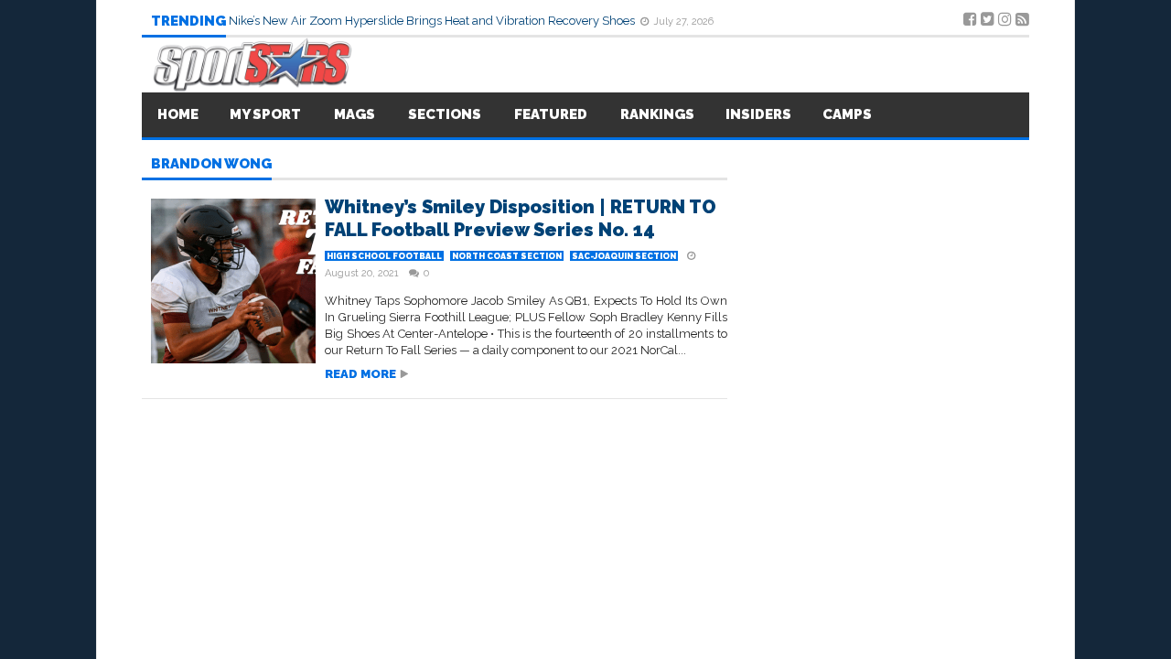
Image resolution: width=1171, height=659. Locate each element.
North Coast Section (507, 256)
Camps (847, 114)
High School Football (384, 256)
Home (178, 114)
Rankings (657, 114)
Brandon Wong (211, 164)
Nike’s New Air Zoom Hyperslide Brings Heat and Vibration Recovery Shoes (433, 20)
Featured (550, 114)
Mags (354, 114)
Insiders (758, 114)
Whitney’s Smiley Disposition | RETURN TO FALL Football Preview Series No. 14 (520, 218)
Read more (360, 374)
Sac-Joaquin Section (624, 256)
